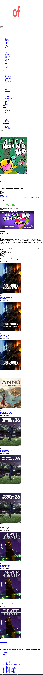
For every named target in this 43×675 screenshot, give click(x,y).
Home (1, 135)
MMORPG (6, 51)
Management (7, 50)
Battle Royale (7, 74)
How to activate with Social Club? (9, 663)
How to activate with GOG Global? (9, 672)
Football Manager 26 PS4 (5, 489)
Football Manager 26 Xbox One (6, 451)
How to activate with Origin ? (8, 661)
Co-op (6, 41)
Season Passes (7, 56)
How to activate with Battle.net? (9, 667)
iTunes (6, 125)
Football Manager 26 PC (6, 528)
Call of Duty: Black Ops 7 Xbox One (7, 298)
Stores (4, 654)
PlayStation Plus (8, 78)
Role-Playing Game (8, 81)
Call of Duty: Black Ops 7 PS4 (6, 336)
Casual (6, 92)
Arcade (6, 38)
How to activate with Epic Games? (9, 671)
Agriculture (7, 36)
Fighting (6, 46)
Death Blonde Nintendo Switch (6, 604)
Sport (6, 61)
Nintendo (5, 105)
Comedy (6, 42)
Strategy (6, 65)
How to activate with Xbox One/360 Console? (11, 659)
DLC (5, 44)
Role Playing (7, 54)
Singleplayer (7, 59)
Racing (6, 53)
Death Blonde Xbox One (5, 566)
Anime (6, 37)
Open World (7, 96)
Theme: (6, 24)
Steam (6, 64)
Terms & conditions (6, 656)
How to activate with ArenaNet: (8, 669)
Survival (6, 66)
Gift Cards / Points (6, 121)
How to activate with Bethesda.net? (9, 668)
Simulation (7, 58)
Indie (5, 49)
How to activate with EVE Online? (9, 670)
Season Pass (7, 82)
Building (6, 39)
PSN (4, 68)
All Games (5, 28)
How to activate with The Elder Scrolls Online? (11, 664)
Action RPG (7, 34)
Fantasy (6, 45)
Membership (7, 95)
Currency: (6, 23)
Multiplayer (7, 52)
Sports (6, 84)
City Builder (7, 40)
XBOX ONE (5, 85)
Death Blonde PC (4, 643)
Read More (2, 186)
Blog (3, 653)
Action (6, 33)
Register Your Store (6, 22)
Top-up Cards (7, 128)
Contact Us (5, 652)
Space (6, 60)
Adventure (7, 35)
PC (3, 29)
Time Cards (7, 127)
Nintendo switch (8, 114)
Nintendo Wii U (7, 115)
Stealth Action (7, 103)
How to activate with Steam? (8, 666)
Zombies (6, 67)
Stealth (6, 63)
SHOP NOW (2, 210)
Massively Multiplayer (9, 94)
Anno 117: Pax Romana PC (6, 413)
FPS (5, 47)
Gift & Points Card (8, 76)
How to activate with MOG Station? (9, 660)
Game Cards (7, 48)
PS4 (5, 79)
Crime (6, 43)
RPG (5, 55)
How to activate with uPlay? (8, 662)
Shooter (6, 57)
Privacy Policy (5, 655)
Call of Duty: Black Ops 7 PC (6, 374)
